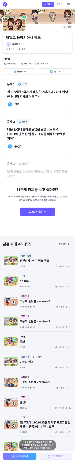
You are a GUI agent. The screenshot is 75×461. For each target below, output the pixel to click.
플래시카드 (21, 71)
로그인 (59, 4)
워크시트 (57, 71)
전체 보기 (62, 244)
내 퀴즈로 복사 (22, 456)
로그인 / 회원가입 (37, 211)
